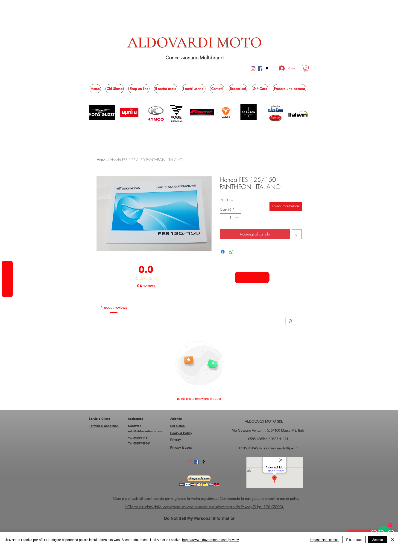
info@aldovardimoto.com (146, 431)
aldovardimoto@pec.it (280, 448)
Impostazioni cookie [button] (324, 539)
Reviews (7, 279)
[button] (306, 68)
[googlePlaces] (267, 68)
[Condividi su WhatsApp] (231, 252)
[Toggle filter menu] (290, 321)
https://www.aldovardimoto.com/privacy (210, 539)
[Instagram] (253, 68)
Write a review (252, 277)
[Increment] (237, 218)
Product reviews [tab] (114, 307)
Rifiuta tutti (354, 539)
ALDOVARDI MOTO (194, 42)
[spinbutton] (230, 218)
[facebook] (260, 68)
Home (101, 159)
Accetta (377, 539)
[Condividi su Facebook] (222, 252)
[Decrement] (223, 218)
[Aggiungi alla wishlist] (296, 234)
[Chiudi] (392, 539)
